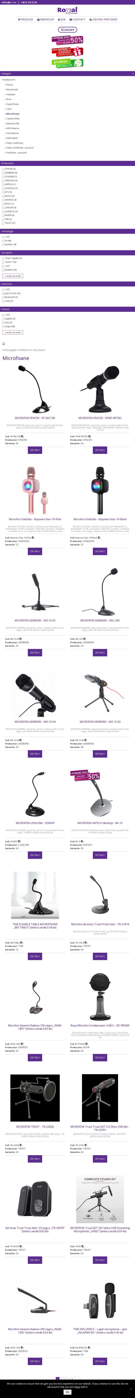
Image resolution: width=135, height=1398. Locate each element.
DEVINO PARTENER (105, 19)
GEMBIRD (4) (11, 172)
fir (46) (8, 240)
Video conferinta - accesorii (20, 147)
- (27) (7, 236)
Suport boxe (12, 104)
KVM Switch (12, 137)
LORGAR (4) (10, 207)
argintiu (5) (10, 318)
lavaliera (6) (10, 269)
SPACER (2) (10, 168)
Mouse (9, 84)
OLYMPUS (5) (11, 211)
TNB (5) (8, 219)
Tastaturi (10, 94)
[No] (131, 1388)
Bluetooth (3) (11, 297)
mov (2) (8, 322)
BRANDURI (47, 19)
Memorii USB (12, 123)
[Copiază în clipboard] (22, 436)
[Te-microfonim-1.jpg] (3, 343)
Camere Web (12, 118)
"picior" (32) (10, 261)
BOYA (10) (9, 195)
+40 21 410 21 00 (29, 2)
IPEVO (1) (9, 203)
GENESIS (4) (10, 199)
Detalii (35, 450)
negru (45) (10, 326)
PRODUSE (27, 19)
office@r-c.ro (9, 2)
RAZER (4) (9, 215)
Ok (67, 1392)
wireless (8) (10, 244)
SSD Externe (12, 133)
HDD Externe (12, 128)
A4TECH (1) (10, 184)
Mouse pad (12, 89)
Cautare (68, 29)
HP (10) (8, 191)
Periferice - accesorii (16, 152)
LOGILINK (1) (11, 176)
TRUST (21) (10, 222)
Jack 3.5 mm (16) (12, 293)
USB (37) (9, 300)
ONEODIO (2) (11, 180)
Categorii (6, 73)
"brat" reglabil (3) (13, 258)
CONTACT (79, 19)
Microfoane (12, 113)
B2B (63, 19)
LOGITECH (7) (11, 188)
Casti (8, 108)
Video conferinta (14, 142)
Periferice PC (8, 79)
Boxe (9, 99)
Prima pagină (9, 349)
